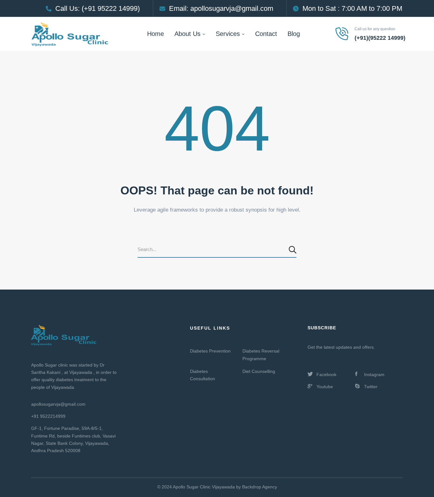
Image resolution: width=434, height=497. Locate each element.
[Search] (293, 250)
